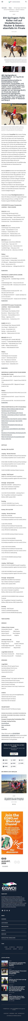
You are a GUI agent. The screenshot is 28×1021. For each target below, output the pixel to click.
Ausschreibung (5, 723)
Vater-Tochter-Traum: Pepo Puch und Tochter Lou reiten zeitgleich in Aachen (17, 998)
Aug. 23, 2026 (11, 982)
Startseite (4, 7)
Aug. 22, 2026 (11, 992)
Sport (14, 14)
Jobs (6, 947)
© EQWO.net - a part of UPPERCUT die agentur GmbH (14, 1009)
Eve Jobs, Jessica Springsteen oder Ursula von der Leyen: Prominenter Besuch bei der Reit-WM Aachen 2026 (17, 988)
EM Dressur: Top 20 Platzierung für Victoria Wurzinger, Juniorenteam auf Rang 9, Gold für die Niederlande (13, 414)
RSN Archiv (20, 947)
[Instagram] (5, 910)
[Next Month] (18, 862)
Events (3, 930)
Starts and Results (5, 725)
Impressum (21, 1013)
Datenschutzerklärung (14, 1015)
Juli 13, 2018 (14, 31)
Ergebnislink (4, 270)
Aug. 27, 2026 (14, 801)
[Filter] (2, 859)
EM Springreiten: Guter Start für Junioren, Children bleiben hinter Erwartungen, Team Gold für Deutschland (14, 420)
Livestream (4, 729)
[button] (12, 804)
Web (2, 727)
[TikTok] (9, 910)
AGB (16, 1013)
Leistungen (4, 922)
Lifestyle (12, 947)
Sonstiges (8, 948)
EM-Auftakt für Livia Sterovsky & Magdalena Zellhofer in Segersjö (14, 799)
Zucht (21, 948)
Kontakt (3, 934)
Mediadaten (4, 926)
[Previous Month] (15, 862)
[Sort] (5, 859)
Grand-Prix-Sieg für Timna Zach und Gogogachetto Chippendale (17, 972)
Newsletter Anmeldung (8, 937)
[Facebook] (2, 910)
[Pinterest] (7, 910)
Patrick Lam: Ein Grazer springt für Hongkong (17, 980)
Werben (3, 919)
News (10, 7)
